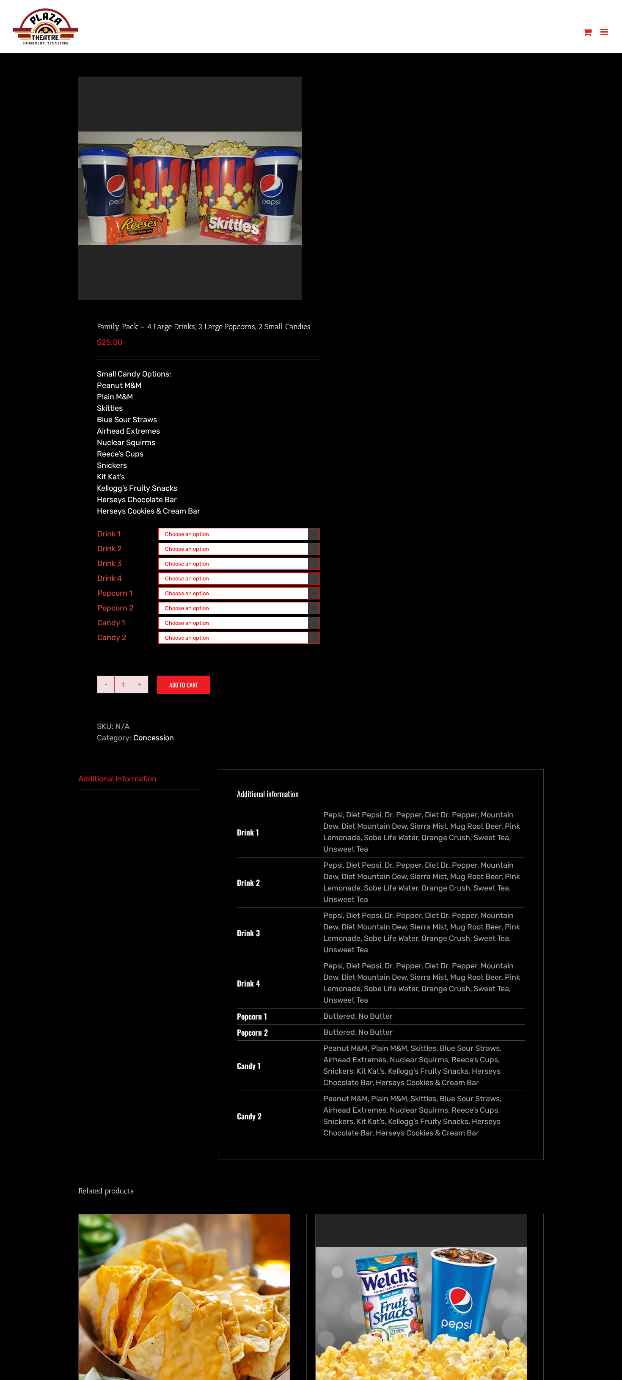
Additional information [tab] (117, 778)
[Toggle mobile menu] (604, 31)
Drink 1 (109, 534)
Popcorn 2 (115, 608)
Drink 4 (109, 578)
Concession (153, 737)
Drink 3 (109, 563)
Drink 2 (109, 548)
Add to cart (183, 684)
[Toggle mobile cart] (587, 31)
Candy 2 (112, 637)
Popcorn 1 (114, 593)
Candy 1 (111, 622)
